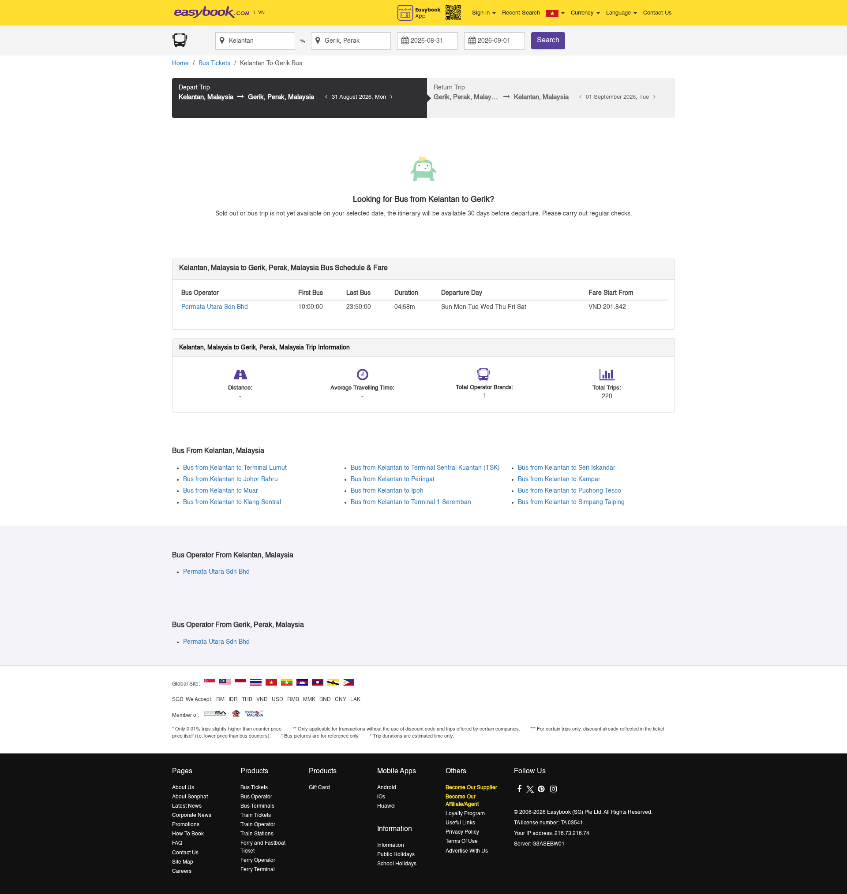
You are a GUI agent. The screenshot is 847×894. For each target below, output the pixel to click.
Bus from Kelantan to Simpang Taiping (571, 502)
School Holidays (396, 864)
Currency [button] (583, 13)
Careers (181, 871)
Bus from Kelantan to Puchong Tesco (569, 491)
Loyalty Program (465, 813)
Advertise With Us (467, 851)
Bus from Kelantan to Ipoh (387, 491)
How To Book (188, 834)
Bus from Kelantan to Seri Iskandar (566, 468)
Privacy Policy (462, 832)
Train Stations (257, 834)
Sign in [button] (481, 13)
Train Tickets (255, 815)
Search (548, 40)
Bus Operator (256, 797)
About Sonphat (190, 797)
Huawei (386, 806)
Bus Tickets (214, 63)
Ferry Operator (257, 860)
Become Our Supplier (471, 787)
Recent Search (521, 13)
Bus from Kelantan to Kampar (559, 479)
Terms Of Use (462, 841)
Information (390, 845)
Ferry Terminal (257, 869)
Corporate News (191, 815)
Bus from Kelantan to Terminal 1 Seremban (411, 502)
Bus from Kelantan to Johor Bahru (230, 479)
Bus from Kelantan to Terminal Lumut (235, 468)
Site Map (182, 862)
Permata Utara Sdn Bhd (214, 307)
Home (180, 63)
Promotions (185, 824)
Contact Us (657, 13)
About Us (183, 787)
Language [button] (619, 13)
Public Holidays (396, 854)
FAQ (177, 843)
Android (386, 787)
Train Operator (257, 824)
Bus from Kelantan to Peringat (393, 479)
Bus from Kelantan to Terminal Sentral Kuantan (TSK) (425, 468)
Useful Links (460, 823)
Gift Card (319, 787)
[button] (555, 13)
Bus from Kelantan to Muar (220, 491)
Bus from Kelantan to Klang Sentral (232, 502)
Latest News (187, 806)
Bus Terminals (257, 806)
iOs (381, 797)
